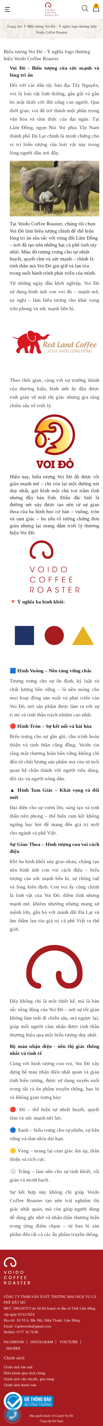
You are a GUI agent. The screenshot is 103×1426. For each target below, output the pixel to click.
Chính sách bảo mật (18, 1367)
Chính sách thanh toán (20, 1385)
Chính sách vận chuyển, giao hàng (29, 1379)
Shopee (13, 1348)
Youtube (69, 1342)
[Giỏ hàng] (96, 10)
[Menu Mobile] (7, 9)
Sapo (60, 1421)
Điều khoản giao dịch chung (24, 1373)
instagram (41, 1342)
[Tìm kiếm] (85, 10)
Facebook (14, 1342)
